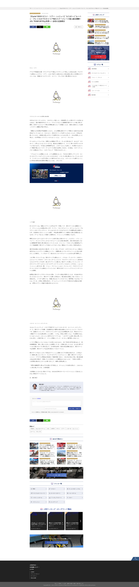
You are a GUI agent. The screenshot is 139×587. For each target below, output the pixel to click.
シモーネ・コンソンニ (72, 428)
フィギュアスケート (56, 497)
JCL (48, 428)
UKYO (52, 428)
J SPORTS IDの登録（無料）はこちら (56, 475)
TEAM (32, 428)
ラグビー (53, 489)
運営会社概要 (33, 578)
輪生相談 (94, 94)
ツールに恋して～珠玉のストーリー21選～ (99, 86)
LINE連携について (34, 567)
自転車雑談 (94, 68)
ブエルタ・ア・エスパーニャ (37, 525)
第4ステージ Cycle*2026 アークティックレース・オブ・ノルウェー (56, 523)
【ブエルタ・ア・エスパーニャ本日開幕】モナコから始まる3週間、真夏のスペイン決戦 (74, 446)
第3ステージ (68, 525)
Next (80, 521)
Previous (32, 521)
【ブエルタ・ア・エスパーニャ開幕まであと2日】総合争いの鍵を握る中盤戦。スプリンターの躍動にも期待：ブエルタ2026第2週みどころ (47, 462)
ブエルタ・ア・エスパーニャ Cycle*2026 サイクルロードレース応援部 (38, 523)
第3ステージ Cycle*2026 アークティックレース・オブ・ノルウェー (73, 523)
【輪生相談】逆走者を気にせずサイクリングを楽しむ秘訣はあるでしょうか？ (102, 27)
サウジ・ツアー (60, 428)
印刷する (80, 26)
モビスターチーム (40, 428)
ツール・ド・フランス (97, 77)
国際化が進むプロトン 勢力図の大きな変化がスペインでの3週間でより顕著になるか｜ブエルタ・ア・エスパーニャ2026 (102, 43)
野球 (34, 489)
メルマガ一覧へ (98, 56)
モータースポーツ (55, 493)
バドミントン (36, 502)
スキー (70, 497)
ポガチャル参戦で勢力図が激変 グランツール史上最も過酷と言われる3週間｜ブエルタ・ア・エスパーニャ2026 (102, 21)
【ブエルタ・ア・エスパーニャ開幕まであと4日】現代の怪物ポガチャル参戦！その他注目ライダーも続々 (102, 32)
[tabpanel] (56, 173)
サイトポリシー (34, 575)
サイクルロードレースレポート (51, 8)
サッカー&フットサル (74, 489)
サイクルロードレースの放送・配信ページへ (56, 542)
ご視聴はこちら (57, 175)
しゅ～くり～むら (96, 90)
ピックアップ (54, 502)
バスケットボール (37, 497)
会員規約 (32, 571)
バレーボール (72, 493)
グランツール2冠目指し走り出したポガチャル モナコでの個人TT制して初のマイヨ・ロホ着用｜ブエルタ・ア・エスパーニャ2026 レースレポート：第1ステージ (47, 446)
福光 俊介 (48, 23)
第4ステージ (51, 525)
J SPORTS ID (33, 565)
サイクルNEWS (95, 81)
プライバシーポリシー (35, 573)
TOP (30, 8)
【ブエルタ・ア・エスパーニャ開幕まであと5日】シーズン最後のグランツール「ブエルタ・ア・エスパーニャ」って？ (102, 38)
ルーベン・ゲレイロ (35, 431)
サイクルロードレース (38, 8)
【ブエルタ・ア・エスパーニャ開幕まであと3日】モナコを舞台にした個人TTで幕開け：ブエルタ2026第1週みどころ (74, 462)
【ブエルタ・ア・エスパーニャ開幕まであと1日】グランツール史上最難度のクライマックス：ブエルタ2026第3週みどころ (47, 454)
